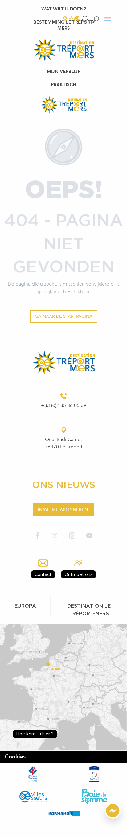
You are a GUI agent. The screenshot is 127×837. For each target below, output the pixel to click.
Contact (43, 574)
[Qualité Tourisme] (94, 774)
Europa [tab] (25, 606)
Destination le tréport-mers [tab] (89, 609)
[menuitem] (63, 8)
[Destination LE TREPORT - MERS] (63, 105)
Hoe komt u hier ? (35, 733)
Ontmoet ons (78, 574)
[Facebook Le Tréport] (37, 535)
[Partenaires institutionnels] (32, 774)
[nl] (108, 19)
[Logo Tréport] (63, 363)
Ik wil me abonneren (63, 510)
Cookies (15, 757)
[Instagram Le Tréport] (72, 535)
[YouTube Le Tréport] (89, 535)
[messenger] (113, 817)
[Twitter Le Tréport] (54, 535)
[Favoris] (86, 19)
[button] (96, 19)
